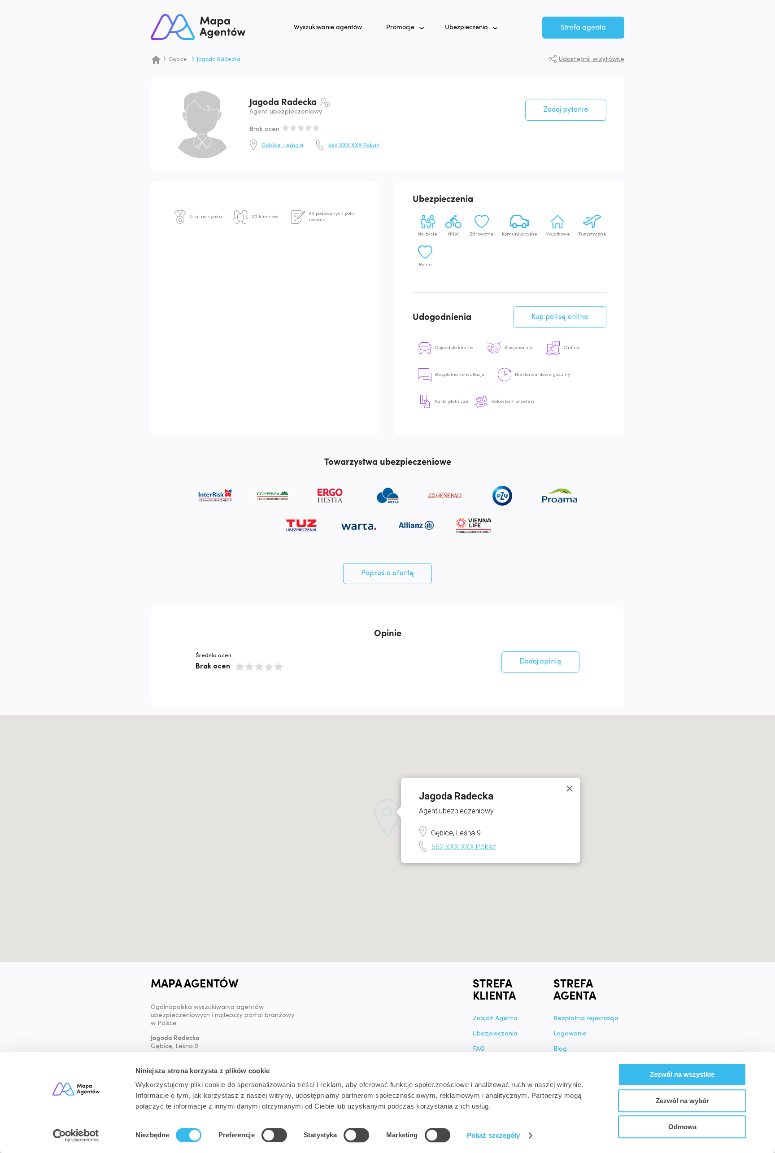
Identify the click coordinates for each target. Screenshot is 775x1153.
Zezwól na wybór (682, 1101)
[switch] (274, 1135)
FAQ (479, 1049)
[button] (387, 819)
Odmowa (682, 1127)
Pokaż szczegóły (493, 1135)
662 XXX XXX (353, 145)
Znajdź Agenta (495, 1019)
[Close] (569, 788)
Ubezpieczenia (466, 27)
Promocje (400, 27)
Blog (560, 1049)
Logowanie (570, 1034)
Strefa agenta (583, 27)
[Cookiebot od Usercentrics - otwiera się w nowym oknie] (76, 1135)
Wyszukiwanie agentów (328, 27)
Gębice (178, 59)
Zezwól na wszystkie (682, 1074)
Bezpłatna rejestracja (585, 1019)
